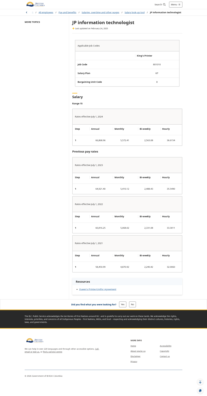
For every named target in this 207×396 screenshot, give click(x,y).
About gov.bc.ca (138, 351)
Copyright (164, 351)
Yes (122, 304)
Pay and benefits (67, 12)
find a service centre (52, 351)
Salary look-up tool (135, 12)
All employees (46, 12)
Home (133, 346)
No (132, 304)
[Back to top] (200, 381)
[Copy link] (200, 390)
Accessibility (165, 346)
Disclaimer (136, 356)
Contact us (165, 356)
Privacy (134, 361)
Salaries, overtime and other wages (100, 12)
